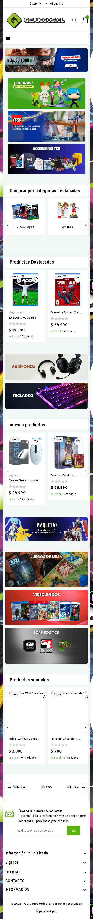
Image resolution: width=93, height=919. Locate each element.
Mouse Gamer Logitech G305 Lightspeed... (24, 480)
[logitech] (74, 787)
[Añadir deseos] (35, 279)
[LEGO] (46, 787)
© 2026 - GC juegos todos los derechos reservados (46, 903)
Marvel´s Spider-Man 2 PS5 (66, 312)
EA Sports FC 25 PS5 (22, 317)
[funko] (19, 787)
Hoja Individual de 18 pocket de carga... (64, 739)
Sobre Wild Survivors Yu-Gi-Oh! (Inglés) (23, 739)
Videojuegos (25, 226)
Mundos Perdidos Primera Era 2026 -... (64, 475)
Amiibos (67, 226)
